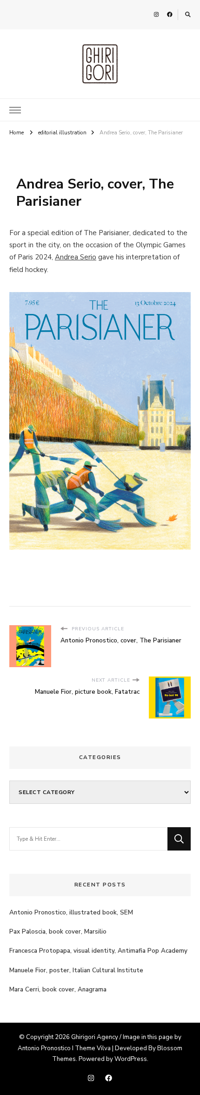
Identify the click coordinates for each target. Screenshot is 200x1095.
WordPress (130, 1059)
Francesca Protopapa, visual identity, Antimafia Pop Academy (98, 951)
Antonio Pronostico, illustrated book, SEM (71, 912)
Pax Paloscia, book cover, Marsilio (58, 932)
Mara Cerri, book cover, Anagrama (58, 989)
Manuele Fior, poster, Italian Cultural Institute (76, 970)
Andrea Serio (75, 257)
